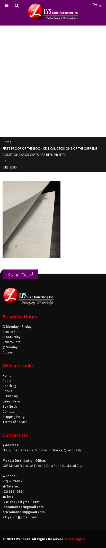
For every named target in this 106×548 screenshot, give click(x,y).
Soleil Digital (75, 539)
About (7, 380)
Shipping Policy (13, 417)
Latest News (12, 401)
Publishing (10, 396)
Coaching (9, 386)
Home (7, 375)
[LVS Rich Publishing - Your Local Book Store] (53, 12)
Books (7, 391)
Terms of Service (15, 422)
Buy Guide (10, 406)
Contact (8, 411)
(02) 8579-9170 (13, 481)
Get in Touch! (20, 275)
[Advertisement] (53, 81)
